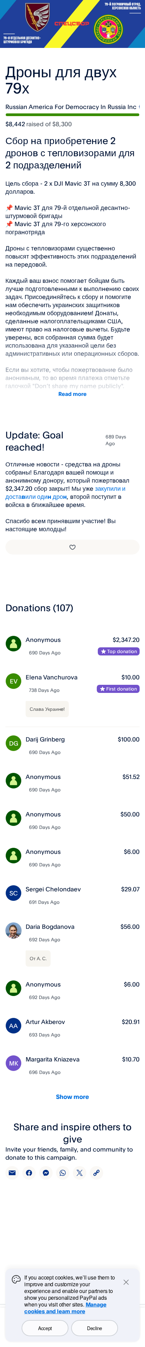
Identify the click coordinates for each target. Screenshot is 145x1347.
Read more (72, 393)
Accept (45, 1328)
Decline (94, 1328)
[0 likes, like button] (72, 547)
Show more (72, 1096)
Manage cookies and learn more (65, 1308)
